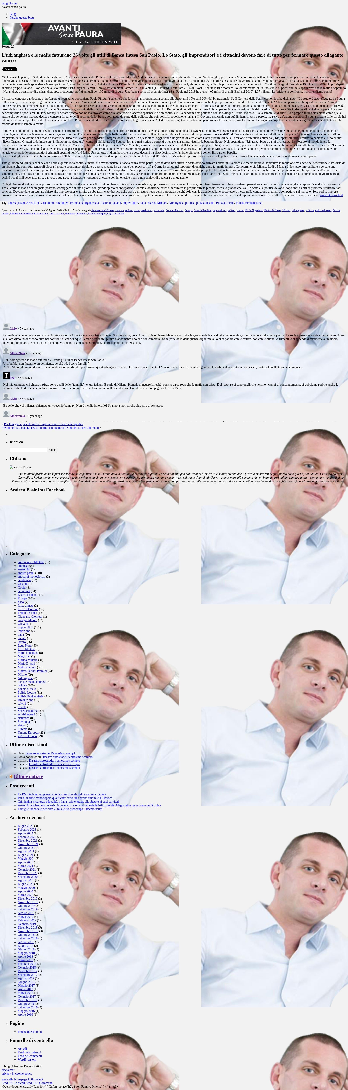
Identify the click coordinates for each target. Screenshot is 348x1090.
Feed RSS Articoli (13, 1083)
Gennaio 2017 (27, 996)
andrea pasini (16, 203)
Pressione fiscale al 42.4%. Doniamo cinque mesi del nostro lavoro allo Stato (50, 427)
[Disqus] (174, 268)
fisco (21, 602)
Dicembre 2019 (27, 898)
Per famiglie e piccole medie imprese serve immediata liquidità (43, 424)
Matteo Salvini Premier (32, 671)
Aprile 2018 (25, 956)
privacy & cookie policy (17, 1073)
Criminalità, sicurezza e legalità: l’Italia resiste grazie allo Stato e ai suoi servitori (68, 801)
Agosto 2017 (26, 978)
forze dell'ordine (202, 210)
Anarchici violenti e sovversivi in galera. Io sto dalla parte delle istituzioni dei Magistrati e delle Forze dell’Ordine (89, 805)
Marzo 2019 (25, 916)
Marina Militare (157, 203)
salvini (22, 703)
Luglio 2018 (25, 945)
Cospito (23, 583)
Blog (13, 14)
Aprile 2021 (25, 862)
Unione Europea (97, 213)
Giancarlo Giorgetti (30, 616)
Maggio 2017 (26, 985)
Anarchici (24, 569)
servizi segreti (56, 213)
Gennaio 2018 (27, 967)
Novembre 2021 (28, 844)
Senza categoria (28, 710)
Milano (286, 210)
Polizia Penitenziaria (249, 203)
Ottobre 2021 (26, 847)
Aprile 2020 (25, 891)
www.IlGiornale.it (331, 195)
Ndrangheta (176, 203)
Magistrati (24, 656)
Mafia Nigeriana (254, 210)
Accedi (22, 1048)
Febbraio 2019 (27, 920)
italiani (231, 210)
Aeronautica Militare (102, 210)
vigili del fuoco (115, 213)
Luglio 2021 (25, 855)
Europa (189, 210)
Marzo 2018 (25, 960)
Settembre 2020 (28, 876)
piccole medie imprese (32, 681)
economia (159, 210)
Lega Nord (25, 645)
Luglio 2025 (25, 826)
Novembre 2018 (28, 931)
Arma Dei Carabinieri (40, 203)
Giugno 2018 (26, 949)
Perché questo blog (22, 17)
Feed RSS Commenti (39, 1083)
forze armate (25, 605)
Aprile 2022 (25, 833)
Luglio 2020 (25, 884)
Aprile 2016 (25, 1014)
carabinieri (62, 203)
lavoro (240, 210)
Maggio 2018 (26, 953)
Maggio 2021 (26, 858)
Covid (22, 587)
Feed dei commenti (30, 1056)
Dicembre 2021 (27, 840)
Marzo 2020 (25, 895)
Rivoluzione (41, 213)
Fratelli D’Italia (27, 613)
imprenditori (130, 203)
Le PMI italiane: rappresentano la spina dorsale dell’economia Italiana (62, 794)
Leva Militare (26, 649)
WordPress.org (27, 1059)
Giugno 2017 (26, 982)
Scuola (22, 707)
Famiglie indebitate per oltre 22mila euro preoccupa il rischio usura (60, 809)
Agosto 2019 (26, 913)
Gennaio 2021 (27, 869)
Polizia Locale (225, 203)
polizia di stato (205, 203)
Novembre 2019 (28, 902)
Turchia (22, 729)
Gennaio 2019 (27, 924)
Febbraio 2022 (27, 837)
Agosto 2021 (26, 851)
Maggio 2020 (26, 887)
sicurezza (70, 213)
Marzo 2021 (25, 866)
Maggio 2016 (26, 1011)
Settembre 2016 (28, 1007)
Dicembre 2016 (27, 1000)
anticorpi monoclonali (31, 576)
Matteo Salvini (27, 667)
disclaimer (8, 1070)
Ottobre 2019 (26, 905)
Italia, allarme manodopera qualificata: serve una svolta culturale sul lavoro (65, 798)
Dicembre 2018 (27, 927)
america (119, 210)
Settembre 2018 (28, 938)
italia (143, 203)
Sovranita (82, 213)
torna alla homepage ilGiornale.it (22, 1079)
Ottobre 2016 (26, 1003)
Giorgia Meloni (27, 620)
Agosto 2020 (26, 880)
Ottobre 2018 (26, 934)
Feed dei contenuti (29, 1052)
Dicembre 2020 (27, 873)
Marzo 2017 (25, 992)
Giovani (23, 623)
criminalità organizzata (84, 203)
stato (21, 725)
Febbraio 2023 (27, 829)
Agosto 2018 (26, 942)
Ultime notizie (28, 776)
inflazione (24, 631)
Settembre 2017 (28, 974)
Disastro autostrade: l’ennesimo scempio (50, 753)
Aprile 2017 (25, 989)
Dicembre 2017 (27, 971)
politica (190, 203)
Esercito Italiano (110, 203)
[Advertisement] (40, 522)
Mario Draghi (26, 663)
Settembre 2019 (28, 909)
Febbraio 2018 (27, 963)
